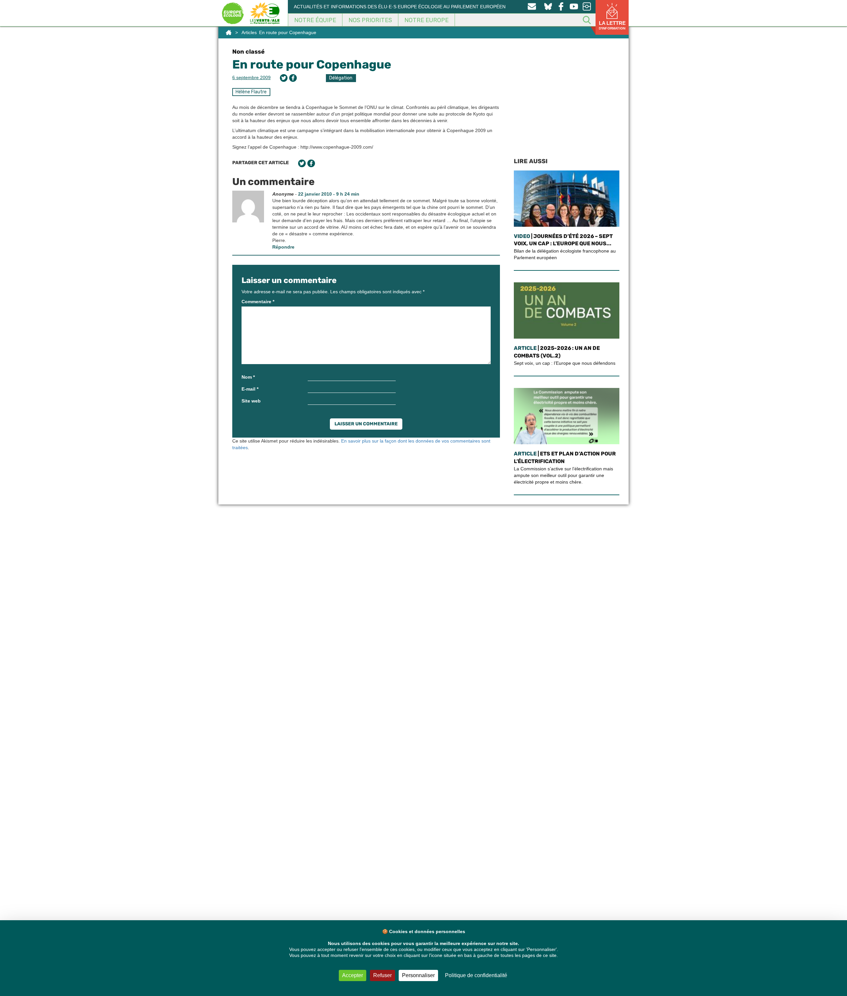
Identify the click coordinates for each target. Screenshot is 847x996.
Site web (251, 400)
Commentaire (258, 301)
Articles (249, 32)
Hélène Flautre (251, 92)
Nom (248, 377)
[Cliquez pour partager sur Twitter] (284, 78)
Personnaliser (418, 975)
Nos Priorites (370, 20)
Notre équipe (315, 20)
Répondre (283, 247)
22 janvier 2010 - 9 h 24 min (328, 194)
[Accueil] (229, 32)
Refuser (382, 975)
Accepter (352, 975)
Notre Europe (426, 20)
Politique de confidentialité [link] (476, 975)
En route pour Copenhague (311, 64)
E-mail (250, 389)
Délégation (340, 78)
